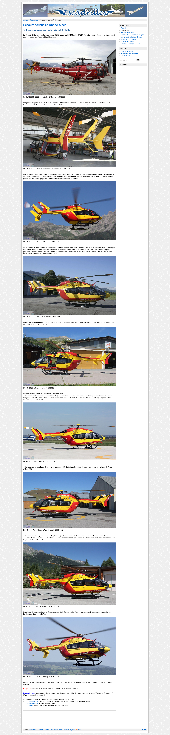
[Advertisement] (133, 103)
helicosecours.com (31, 703)
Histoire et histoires (127, 32)
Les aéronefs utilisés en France (131, 37)
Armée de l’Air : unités (128, 39)
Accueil (25, 20)
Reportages (34, 20)
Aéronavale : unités (127, 41)
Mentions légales (69, 729)
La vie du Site (125, 56)
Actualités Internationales (129, 53)
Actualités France (127, 51)
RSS (79, 729)
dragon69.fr (29, 705)
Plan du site (58, 729)
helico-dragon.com (31, 701)
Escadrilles (32, 729)
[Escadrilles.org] (85, 16)
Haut (143, 729)
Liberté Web (49, 729)
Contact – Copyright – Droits (130, 44)
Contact (40, 729)
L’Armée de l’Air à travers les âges (132, 35)
